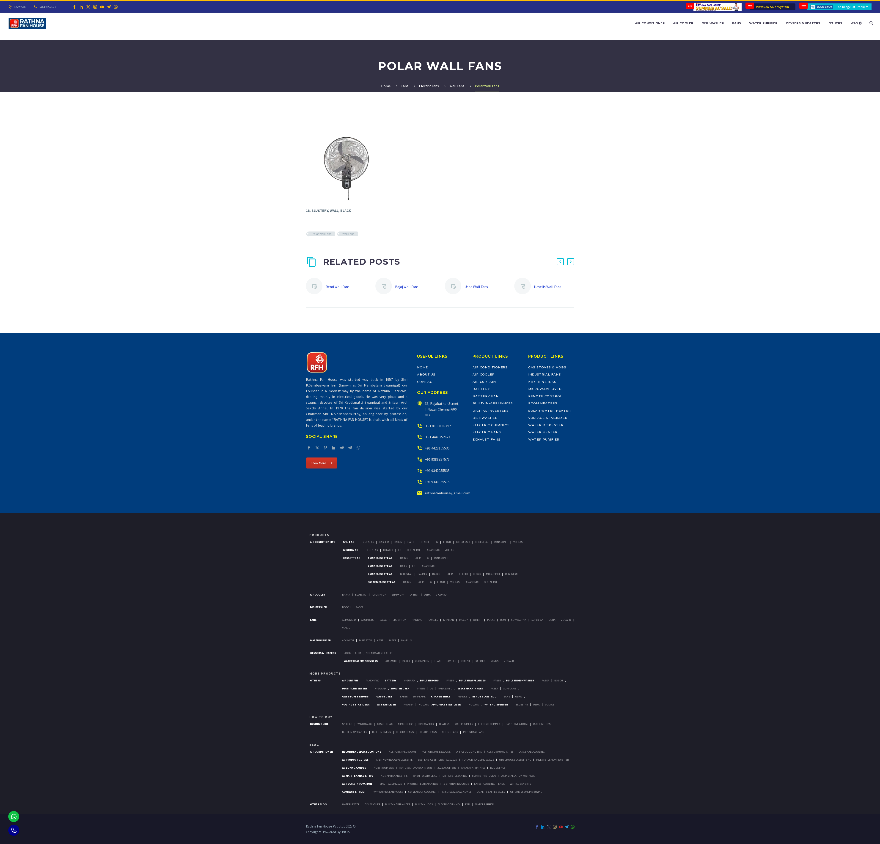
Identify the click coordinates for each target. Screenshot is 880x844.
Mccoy (463, 619)
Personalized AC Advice (456, 791)
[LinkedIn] (81, 7)
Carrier (384, 542)
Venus (346, 627)
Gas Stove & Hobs (517, 724)
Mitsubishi (463, 542)
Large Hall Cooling (532, 751)
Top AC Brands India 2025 (478, 759)
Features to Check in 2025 (415, 767)
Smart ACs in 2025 (391, 783)
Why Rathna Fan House (388, 791)
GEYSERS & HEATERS (323, 653)
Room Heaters (542, 403)
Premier (408, 704)
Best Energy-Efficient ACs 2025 (437, 759)
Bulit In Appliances (354, 732)
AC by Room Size (384, 767)
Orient (414, 594)
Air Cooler (683, 23)
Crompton (379, 594)
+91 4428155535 (437, 448)
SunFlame (509, 688)
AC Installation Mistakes (518, 775)
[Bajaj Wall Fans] (385, 287)
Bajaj (346, 594)
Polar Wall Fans (321, 234)
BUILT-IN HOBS (424, 804)
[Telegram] (108, 7)
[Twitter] (88, 7)
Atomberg (367, 619)
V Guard (566, 619)
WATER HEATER (350, 804)
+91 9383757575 (437, 459)
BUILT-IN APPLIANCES (397, 804)
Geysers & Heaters (803, 23)
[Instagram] (95, 7)
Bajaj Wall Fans (406, 286)
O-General (482, 542)
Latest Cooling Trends (489, 783)
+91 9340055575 (437, 481)
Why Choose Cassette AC (515, 759)
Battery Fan (485, 396)
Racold (480, 661)
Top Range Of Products (852, 7)
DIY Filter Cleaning (455, 775)
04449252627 (47, 7)
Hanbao (417, 619)
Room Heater (352, 653)
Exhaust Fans (486, 439)
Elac (437, 661)
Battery (481, 389)
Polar (491, 619)
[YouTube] (102, 7)
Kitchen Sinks (542, 382)
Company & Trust (354, 791)
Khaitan (448, 619)
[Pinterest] (325, 447)
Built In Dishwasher (520, 680)
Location (20, 7)
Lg (436, 542)
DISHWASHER (372, 804)
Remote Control (545, 396)
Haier (410, 542)
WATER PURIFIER (484, 804)
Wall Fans (348, 234)
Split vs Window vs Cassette (394, 759)
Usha (427, 594)
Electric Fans (487, 432)
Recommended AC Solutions (361, 751)
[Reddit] (342, 447)
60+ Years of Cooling (422, 791)
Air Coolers (405, 724)
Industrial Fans (544, 374)
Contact (426, 382)
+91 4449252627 (437, 437)
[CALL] (13, 830)
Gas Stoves (384, 696)
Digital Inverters (491, 410)
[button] (560, 261)
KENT (380, 640)
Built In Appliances (472, 680)
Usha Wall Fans (476, 286)
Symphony (398, 594)
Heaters (444, 724)
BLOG (314, 745)
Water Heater (543, 432)
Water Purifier (763, 23)
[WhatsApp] (115, 7)
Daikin (398, 542)
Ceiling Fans (450, 732)
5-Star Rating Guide (456, 783)
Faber (359, 607)
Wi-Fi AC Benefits (520, 783)
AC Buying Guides (354, 767)
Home (422, 367)
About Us (426, 374)
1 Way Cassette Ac (380, 558)
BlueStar (368, 542)
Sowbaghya (518, 619)
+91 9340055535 (437, 470)
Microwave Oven (545, 389)
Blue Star (365, 640)
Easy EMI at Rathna (473, 767)
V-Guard (441, 594)
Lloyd (447, 542)
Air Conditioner (650, 23)
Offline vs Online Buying (526, 791)
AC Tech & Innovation (357, 783)
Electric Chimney (489, 724)
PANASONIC (445, 688)
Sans (507, 696)
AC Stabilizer (386, 704)
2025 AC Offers (446, 767)
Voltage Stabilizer (547, 417)
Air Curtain (484, 382)
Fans (736, 23)
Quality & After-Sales (491, 791)
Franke (462, 696)
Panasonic (501, 542)
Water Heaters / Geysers (361, 661)
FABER (392, 640)
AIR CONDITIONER (321, 751)
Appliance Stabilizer (446, 704)
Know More (318, 463)
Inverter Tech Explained (422, 783)
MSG (854, 23)
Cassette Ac (351, 558)
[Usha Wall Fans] (455, 287)
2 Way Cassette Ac (380, 566)
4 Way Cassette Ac (380, 574)
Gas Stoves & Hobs (547, 367)
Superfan (537, 619)
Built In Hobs (429, 680)
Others (835, 23)
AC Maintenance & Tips (357, 775)
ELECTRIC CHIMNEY (449, 804)
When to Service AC (425, 775)
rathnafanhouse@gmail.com (447, 493)
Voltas (517, 542)
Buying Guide (319, 724)
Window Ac (350, 550)
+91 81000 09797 (438, 426)
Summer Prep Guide (484, 775)
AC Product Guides (355, 759)
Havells (433, 619)
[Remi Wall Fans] (316, 287)
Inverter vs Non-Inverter (552, 759)
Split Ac (348, 542)
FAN (467, 804)
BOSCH (558, 680)
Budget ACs (497, 767)
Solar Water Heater (549, 410)
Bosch (346, 607)
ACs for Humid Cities (500, 751)
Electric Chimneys (491, 425)
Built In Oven (400, 688)
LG (431, 688)
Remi (503, 619)
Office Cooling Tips (469, 751)
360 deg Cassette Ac (381, 582)
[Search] (870, 23)
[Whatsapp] (13, 816)
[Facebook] (74, 7)
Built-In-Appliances (493, 403)
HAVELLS (406, 640)
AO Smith (348, 640)
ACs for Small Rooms (402, 751)
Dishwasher (713, 23)
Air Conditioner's (322, 542)
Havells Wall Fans (547, 286)
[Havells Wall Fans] (524, 287)
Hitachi (424, 542)
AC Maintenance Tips (394, 775)
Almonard (349, 619)
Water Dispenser (546, 425)
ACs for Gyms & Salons (436, 751)
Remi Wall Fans (337, 286)
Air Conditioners (490, 367)
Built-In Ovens (381, 732)
